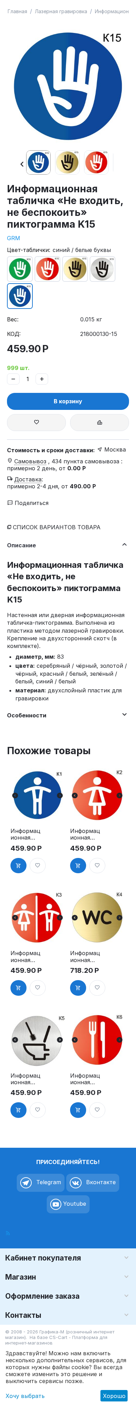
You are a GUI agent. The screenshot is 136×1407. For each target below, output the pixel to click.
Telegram (48, 1182)
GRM (13, 238)
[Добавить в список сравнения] (99, 422)
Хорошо (114, 1395)
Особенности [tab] (26, 715)
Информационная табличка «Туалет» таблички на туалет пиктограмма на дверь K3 (25, 956)
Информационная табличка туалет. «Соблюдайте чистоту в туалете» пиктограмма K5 (25, 1079)
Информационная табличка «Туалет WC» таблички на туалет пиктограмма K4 (85, 956)
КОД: (14, 333)
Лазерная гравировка (61, 11)
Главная (17, 11)
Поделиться (30, 502)
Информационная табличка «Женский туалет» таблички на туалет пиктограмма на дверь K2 (85, 834)
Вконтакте (100, 1182)
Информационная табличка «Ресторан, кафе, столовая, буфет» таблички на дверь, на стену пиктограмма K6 (85, 1079)
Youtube (73, 1203)
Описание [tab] (21, 545)
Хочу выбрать (25, 1395)
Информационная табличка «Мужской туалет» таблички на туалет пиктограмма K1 (25, 834)
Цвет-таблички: (28, 249)
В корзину (68, 401)
